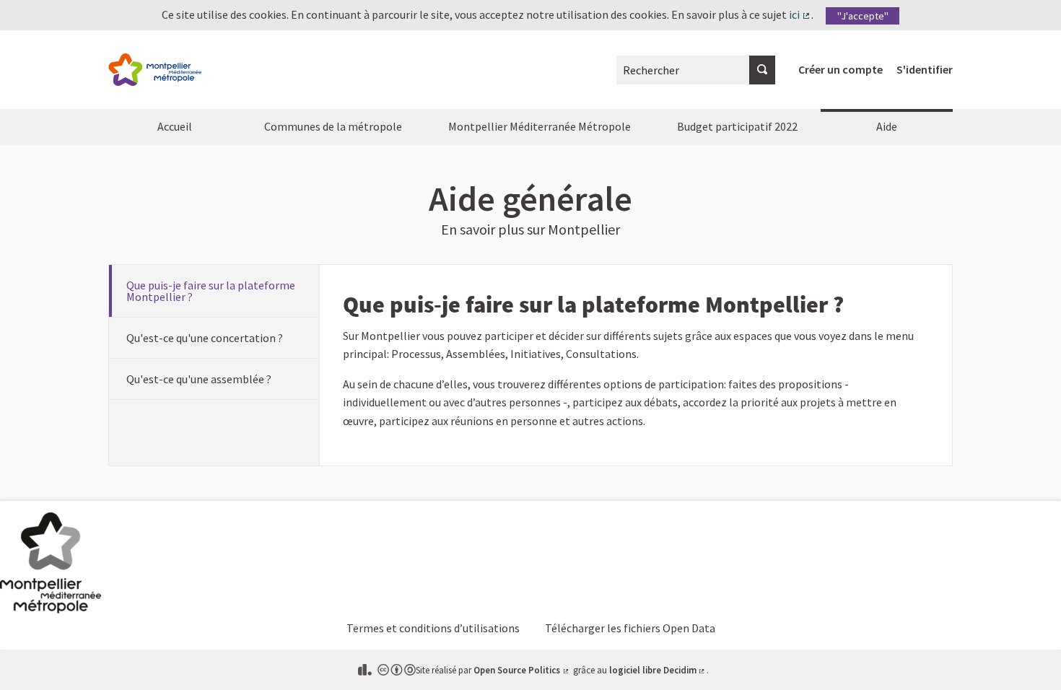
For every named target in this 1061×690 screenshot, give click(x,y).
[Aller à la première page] (154, 69)
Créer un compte (840, 69)
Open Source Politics (521, 670)
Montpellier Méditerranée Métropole (539, 126)
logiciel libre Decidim (658, 670)
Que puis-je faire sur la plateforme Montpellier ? (210, 291)
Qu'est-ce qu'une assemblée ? (198, 379)
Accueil (174, 126)
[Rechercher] (762, 70)
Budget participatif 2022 (737, 126)
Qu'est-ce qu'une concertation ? (204, 338)
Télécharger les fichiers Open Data (630, 628)
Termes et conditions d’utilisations (433, 628)
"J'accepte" (862, 15)
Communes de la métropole (333, 126)
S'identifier (924, 69)
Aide (886, 126)
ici (800, 14)
